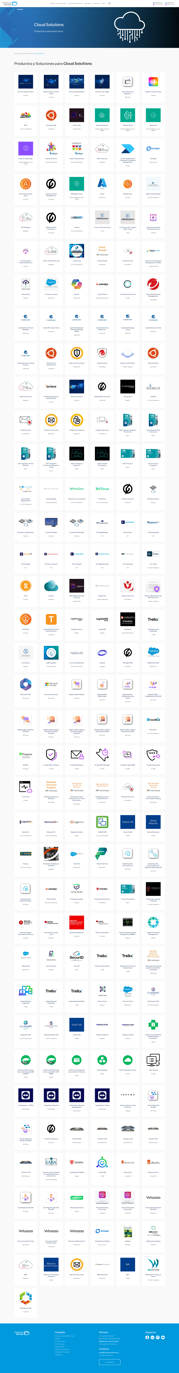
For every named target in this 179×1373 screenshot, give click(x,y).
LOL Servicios (59, 1344)
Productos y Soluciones (58, 3)
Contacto (96, 3)
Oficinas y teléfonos (106, 1355)
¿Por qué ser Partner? (106, 1336)
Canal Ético (59, 1355)
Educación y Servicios (75, 3)
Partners (87, 3)
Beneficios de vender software (109, 1339)
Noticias (57, 1339)
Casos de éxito (60, 1347)
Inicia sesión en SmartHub (108, 1344)
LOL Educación (60, 1341)
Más (103, 3)
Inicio (16, 53)
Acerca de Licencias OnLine (64, 1336)
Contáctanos (109, 1362)
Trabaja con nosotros (62, 1349)
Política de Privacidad (62, 1352)
